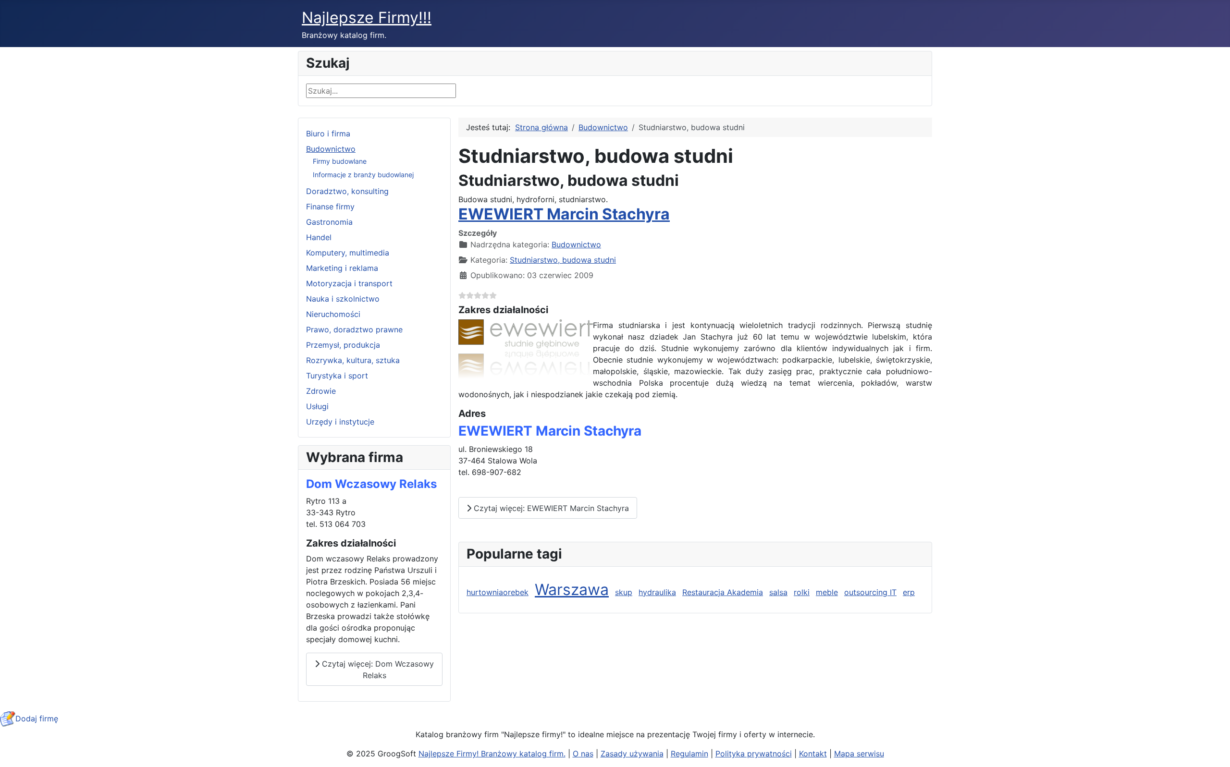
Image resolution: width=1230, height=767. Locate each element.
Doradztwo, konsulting (347, 191)
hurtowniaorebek (498, 592)
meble (827, 592)
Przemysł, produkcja (343, 345)
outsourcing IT (870, 592)
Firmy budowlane (340, 161)
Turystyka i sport (337, 375)
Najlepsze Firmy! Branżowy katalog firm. (492, 753)
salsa (778, 592)
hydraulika (657, 592)
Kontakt (813, 753)
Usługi (317, 406)
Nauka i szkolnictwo (343, 299)
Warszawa (572, 589)
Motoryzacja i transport (349, 283)
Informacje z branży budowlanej (363, 174)
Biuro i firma (328, 133)
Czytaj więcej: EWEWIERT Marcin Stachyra (550, 508)
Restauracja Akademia (722, 592)
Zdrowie (321, 391)
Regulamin (689, 753)
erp (909, 592)
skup (623, 592)
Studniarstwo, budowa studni (563, 260)
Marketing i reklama (342, 268)
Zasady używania (632, 753)
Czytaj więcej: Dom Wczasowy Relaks (377, 669)
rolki (802, 592)
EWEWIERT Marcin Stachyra (564, 214)
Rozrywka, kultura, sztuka (353, 360)
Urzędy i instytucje (340, 421)
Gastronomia (329, 222)
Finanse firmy (330, 206)
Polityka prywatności (753, 753)
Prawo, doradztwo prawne (354, 329)
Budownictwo (331, 149)
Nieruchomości (333, 314)
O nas (583, 753)
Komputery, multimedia (347, 252)
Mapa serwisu (859, 753)
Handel (319, 237)
